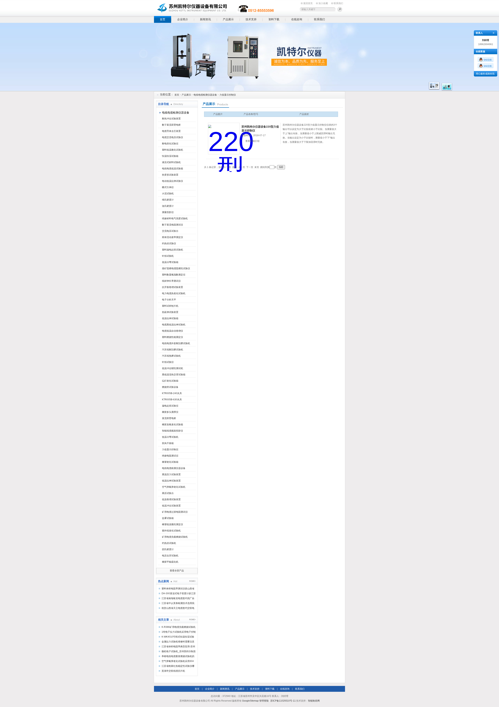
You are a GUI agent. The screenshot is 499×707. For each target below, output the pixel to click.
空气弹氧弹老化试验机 (173, 487)
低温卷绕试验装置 (171, 499)
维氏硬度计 (168, 199)
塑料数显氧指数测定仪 (173, 274)
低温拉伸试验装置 (171, 480)
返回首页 (308, 3)
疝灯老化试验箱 (170, 380)
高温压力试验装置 (171, 474)
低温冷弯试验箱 (170, 262)
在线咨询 (296, 19)
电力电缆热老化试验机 (173, 293)
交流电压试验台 (170, 231)
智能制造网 (314, 700)
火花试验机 (168, 193)
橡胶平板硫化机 (170, 561)
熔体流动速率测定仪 (172, 237)
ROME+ (192, 581)
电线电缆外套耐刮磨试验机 (176, 343)
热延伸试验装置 (170, 312)
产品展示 (228, 19)
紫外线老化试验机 (171, 530)
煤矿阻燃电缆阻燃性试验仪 (176, 268)
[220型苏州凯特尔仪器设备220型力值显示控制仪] (224, 138)
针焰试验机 (168, 256)
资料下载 (273, 19)
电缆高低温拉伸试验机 (173, 324)
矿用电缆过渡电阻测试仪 (175, 512)
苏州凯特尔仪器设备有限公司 (214, 7)
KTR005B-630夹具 (172, 399)
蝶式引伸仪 (168, 187)
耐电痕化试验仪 (170, 143)
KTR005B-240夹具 (172, 393)
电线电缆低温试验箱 (172, 168)
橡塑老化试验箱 (170, 462)
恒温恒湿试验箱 (170, 156)
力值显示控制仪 (227, 94)
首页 (162, 19)
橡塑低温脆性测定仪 (172, 524)
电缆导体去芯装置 (171, 131)
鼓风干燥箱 (168, 443)
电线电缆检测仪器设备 (205, 94)
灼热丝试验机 (169, 543)
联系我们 (338, 3)
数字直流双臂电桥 (171, 124)
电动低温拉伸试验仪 (172, 181)
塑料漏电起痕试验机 (172, 249)
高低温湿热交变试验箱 (173, 374)
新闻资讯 (205, 19)
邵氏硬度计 (168, 549)
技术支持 (251, 19)
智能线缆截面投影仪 (172, 430)
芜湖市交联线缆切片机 (173, 671)
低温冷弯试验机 (170, 437)
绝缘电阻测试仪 (170, 455)
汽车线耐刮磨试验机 (172, 349)
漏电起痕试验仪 (170, 405)
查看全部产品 (177, 570)
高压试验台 (168, 493)
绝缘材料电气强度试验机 (175, 218)
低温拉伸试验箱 (170, 318)
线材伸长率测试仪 (171, 281)
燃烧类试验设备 (170, 387)
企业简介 (182, 19)
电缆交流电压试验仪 (172, 137)
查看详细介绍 (252, 141)
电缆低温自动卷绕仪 (172, 331)
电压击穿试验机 (170, 555)
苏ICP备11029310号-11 (283, 700)
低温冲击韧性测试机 (172, 368)
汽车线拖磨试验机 (171, 355)
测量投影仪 (168, 212)
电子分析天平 (169, 299)
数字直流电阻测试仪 (172, 224)
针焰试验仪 (168, 362)
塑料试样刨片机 (170, 306)
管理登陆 (264, 700)
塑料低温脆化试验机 (172, 149)
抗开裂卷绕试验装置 (172, 287)
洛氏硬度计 (168, 206)
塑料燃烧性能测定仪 (172, 337)
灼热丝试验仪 (169, 243)
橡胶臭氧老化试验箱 (172, 424)
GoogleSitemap (250, 700)
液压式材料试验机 (171, 162)
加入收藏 (323, 3)
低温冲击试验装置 (171, 505)
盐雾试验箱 (168, 518)
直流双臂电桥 (169, 418)
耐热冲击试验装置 (171, 118)
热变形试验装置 (170, 174)
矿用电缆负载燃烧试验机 (175, 537)
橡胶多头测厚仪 (170, 412)
